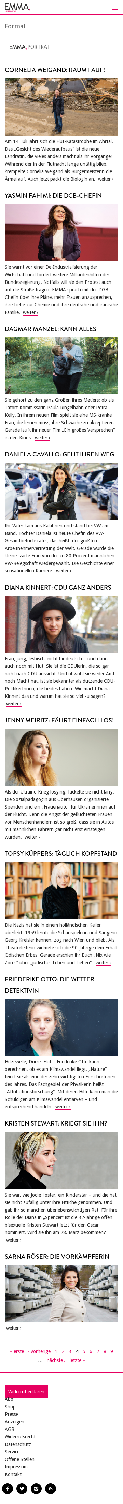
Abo (9, 1399)
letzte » (77, 1360)
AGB (9, 1429)
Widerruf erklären (26, 1391)
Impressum (16, 1466)
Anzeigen (14, 1421)
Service (12, 1451)
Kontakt (13, 1474)
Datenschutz (18, 1444)
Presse (11, 1414)
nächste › (56, 1360)
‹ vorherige (39, 1351)
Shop (10, 1406)
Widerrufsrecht (20, 1436)
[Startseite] (61, 7)
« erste (17, 1351)
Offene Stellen (20, 1459)
